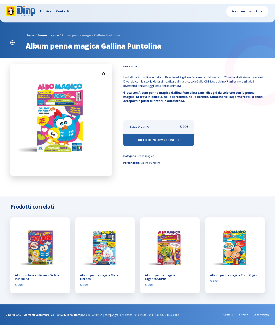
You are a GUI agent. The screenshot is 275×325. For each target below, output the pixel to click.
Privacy (243, 314)
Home (30, 35)
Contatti (62, 11)
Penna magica (48, 35)
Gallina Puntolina (150, 162)
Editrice (45, 11)
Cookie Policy (261, 314)
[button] (103, 74)
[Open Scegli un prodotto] (261, 11)
